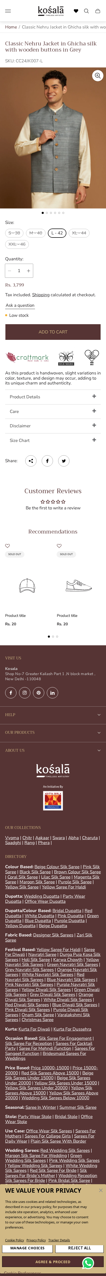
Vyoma (12, 838)
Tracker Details (59, 1240)
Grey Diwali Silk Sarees (52, 994)
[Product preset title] (27, 580)
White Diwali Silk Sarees (67, 1000)
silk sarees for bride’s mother (46, 1173)
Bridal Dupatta (66, 911)
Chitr (27, 838)
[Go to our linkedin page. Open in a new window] (52, 692)
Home (11, 27)
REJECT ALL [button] (79, 1247)
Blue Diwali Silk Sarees (74, 1005)
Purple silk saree (75, 882)
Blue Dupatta (38, 921)
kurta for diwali (34, 1029)
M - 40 (35, 233)
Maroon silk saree (37, 882)
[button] (101, 1190)
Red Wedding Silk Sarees (65, 1150)
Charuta (90, 838)
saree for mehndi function (45, 1048)
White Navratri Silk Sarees (47, 974)
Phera (44, 843)
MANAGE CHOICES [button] (27, 1247)
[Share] (31, 461)
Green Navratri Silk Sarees (72, 964)
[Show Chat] (89, 1263)
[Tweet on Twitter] (63, 461)
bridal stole (66, 1117)
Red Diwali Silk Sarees (27, 1005)
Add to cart (53, 332)
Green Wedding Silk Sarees (43, 1158)
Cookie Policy (14, 1240)
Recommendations (52, 532)
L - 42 (57, 233)
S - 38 (14, 233)
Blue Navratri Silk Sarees (71, 980)
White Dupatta (39, 916)
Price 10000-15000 (50, 1068)
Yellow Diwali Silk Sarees (46, 990)
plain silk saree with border (58, 1141)
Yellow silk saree (22, 887)
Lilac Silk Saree (55, 877)
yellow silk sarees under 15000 (65, 1083)
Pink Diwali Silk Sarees (27, 1010)
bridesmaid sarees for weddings (45, 1056)
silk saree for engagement (65, 1038)
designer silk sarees (53, 935)
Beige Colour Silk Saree (57, 867)
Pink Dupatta (71, 916)
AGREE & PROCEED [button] (53, 1261)
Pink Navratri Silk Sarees (29, 984)
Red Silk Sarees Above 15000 (50, 1073)
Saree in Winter (40, 1107)
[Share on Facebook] (47, 461)
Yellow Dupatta (20, 926)
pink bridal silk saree (69, 1180)
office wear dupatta (45, 901)
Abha (73, 838)
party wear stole (34, 1117)
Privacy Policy (36, 1240)
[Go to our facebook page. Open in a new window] (10, 692)
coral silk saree (22, 877)
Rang (29, 843)
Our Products (19, 732)
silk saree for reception (28, 1043)
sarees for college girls (48, 1136)
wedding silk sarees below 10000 (55, 1098)
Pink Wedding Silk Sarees (74, 1160)
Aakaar (42, 838)
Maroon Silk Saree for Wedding (36, 1156)
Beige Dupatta (53, 926)
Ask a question (20, 305)
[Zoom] (97, 75)
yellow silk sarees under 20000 (36, 1088)
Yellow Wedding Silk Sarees (34, 1166)
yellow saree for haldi (64, 887)
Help (10, 714)
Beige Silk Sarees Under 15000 (49, 1075)
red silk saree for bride (53, 1170)
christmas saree (38, 1020)
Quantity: (14, 259)
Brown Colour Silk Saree (77, 872)
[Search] (76, 11)
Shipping (41, 295)
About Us (14, 750)
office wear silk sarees (49, 1131)
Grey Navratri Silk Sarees (29, 970)
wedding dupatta (41, 896)
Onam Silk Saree (38, 1015)
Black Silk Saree (35, 872)
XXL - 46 (16, 244)
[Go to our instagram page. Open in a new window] (24, 692)
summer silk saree (77, 1107)
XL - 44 (79, 233)
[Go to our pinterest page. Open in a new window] (38, 692)
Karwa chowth (68, 960)
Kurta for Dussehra (72, 1029)
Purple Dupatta (69, 921)
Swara (58, 838)
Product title (15, 616)
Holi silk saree (36, 960)
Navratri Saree (42, 954)
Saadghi (13, 843)
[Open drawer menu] (8, 11)
